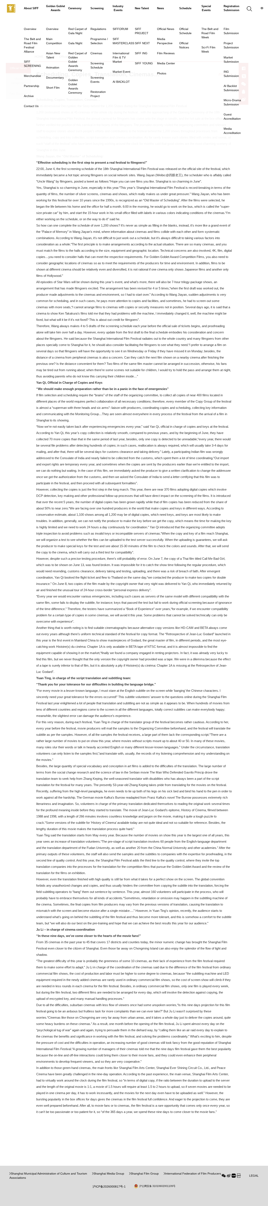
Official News (165, 29)
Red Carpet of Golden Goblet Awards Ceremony (77, 62)
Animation (52, 67)
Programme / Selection (99, 41)
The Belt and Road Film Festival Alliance (32, 45)
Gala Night (75, 43)
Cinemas (96, 53)
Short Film (53, 87)
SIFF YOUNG (144, 63)
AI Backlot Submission (231, 88)
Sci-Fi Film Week (208, 49)
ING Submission (231, 74)
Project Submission (231, 45)
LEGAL (254, 1175)
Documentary (55, 77)
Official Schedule (185, 31)
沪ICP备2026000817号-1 (109, 1186)
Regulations (98, 29)
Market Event (121, 71)
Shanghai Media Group (108, 1173)
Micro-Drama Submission (232, 102)
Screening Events (97, 79)
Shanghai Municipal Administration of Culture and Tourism (49, 1173)
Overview (30, 29)
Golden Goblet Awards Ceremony (75, 86)
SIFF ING (141, 53)
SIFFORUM (120, 29)
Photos (161, 73)
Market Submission (231, 59)
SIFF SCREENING (32, 63)
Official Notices (184, 45)
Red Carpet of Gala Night (77, 31)
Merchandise (32, 76)
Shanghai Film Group (144, 1173)
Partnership (31, 86)
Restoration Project (98, 94)
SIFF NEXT (142, 43)
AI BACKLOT (121, 81)
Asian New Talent (53, 55)
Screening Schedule (97, 65)
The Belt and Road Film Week (209, 33)
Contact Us (31, 106)
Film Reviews (166, 53)
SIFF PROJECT (141, 31)
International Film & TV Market (121, 57)
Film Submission (231, 31)
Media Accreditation (232, 131)
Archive (29, 96)
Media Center (166, 63)
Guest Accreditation (232, 116)
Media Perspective (165, 41)
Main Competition (54, 41)
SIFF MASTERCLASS (123, 41)
